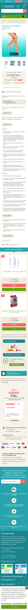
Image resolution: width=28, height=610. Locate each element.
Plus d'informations (6, 603)
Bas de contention (19, 22)
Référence (16, 83)
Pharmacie (4, 20)
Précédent (6, 58)
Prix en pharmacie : (11, 72)
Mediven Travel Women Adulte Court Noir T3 (14, 311)
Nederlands (18, 1)
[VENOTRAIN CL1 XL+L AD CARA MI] (14, 262)
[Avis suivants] (24, 410)
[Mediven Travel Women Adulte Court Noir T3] (14, 301)
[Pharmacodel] (7, 6)
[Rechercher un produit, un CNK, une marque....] (25, 11)
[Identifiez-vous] (18, 6)
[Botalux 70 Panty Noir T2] (12, 63)
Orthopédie (9, 22)
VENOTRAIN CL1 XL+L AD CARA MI (14, 271)
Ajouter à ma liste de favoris (12, 87)
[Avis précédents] (3, 410)
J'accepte (14, 607)
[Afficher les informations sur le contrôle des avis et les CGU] (23, 398)
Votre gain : (8, 80)
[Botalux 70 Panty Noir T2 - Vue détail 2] (6, 63)
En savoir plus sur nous (7, 561)
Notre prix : (14, 75)
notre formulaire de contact (18, 437)
